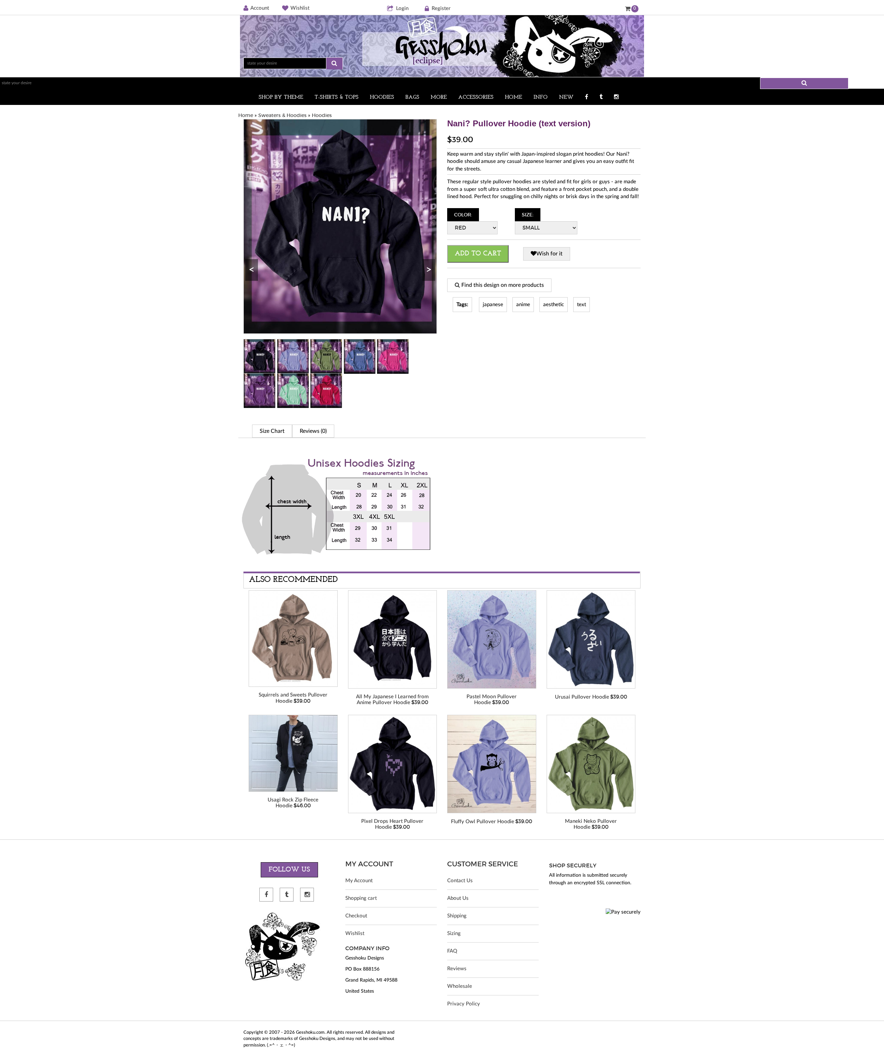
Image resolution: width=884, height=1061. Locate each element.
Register (441, 8)
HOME (513, 97)
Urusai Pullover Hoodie (582, 697)
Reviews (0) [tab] (313, 431)
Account (259, 8)
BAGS (412, 97)
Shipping (457, 915)
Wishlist (299, 8)
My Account (359, 880)
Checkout (356, 915)
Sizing (454, 933)
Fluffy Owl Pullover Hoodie (482, 821)
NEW (566, 97)
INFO (541, 97)
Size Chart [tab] (272, 431)
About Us (458, 898)
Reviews (457, 968)
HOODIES (382, 97)
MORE (439, 97)
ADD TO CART (478, 253)
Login (402, 8)
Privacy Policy (463, 1003)
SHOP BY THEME (281, 97)
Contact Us (460, 880)
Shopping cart (361, 898)
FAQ (452, 951)
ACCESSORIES (475, 97)
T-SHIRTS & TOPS (336, 97)
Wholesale (459, 986)
